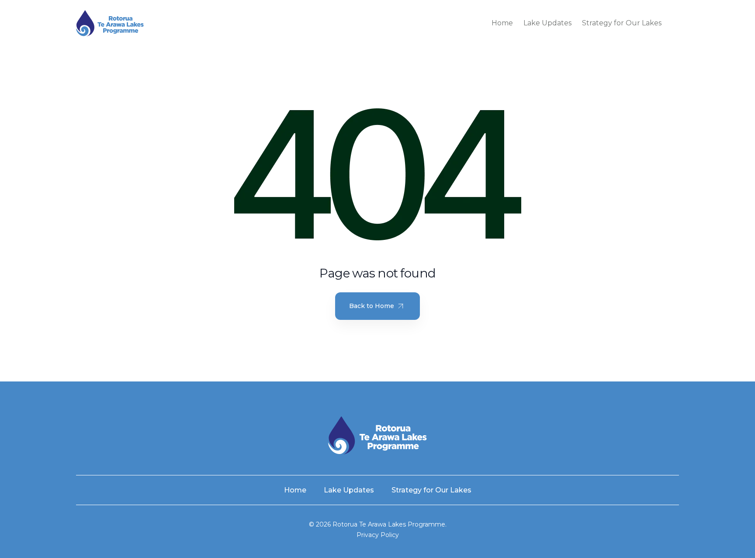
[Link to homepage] (110, 23)
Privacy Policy (378, 535)
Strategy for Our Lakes (621, 23)
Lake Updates (547, 23)
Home (502, 23)
